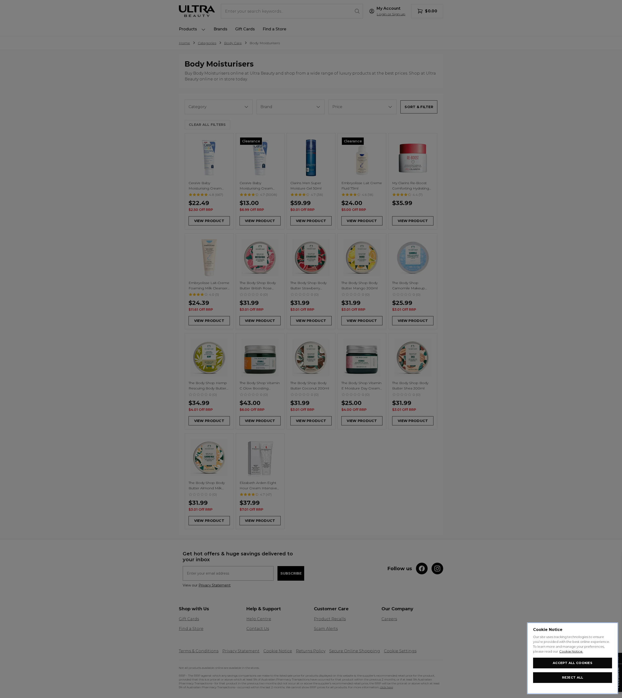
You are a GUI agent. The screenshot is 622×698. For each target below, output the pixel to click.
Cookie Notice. (571, 651)
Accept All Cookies (572, 663)
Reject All (572, 677)
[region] (572, 658)
